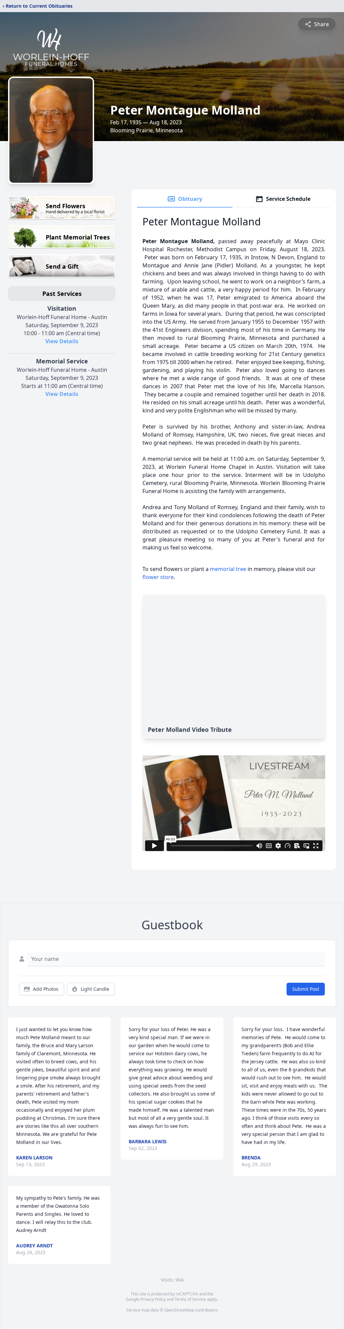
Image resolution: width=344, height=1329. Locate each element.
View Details (61, 341)
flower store (158, 577)
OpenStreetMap (179, 1310)
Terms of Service (190, 1299)
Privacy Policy (153, 1299)
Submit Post (305, 989)
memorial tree (228, 569)
